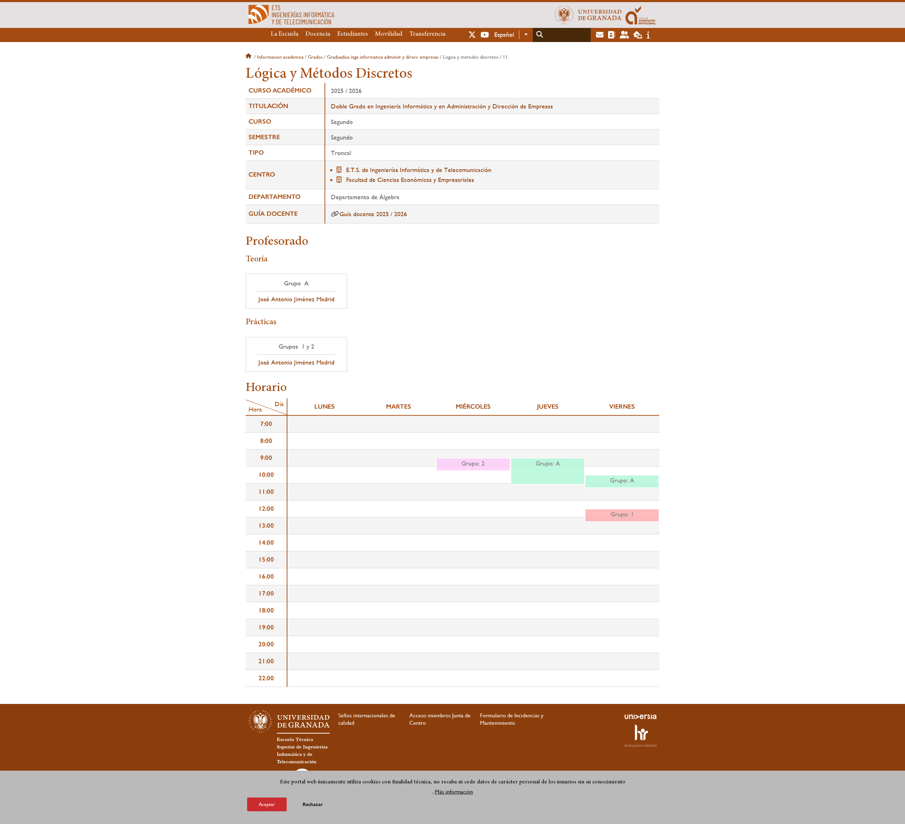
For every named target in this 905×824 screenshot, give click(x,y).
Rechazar (313, 804)
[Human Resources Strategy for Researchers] (640, 736)
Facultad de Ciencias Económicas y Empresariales (410, 179)
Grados (315, 57)
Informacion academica (280, 57)
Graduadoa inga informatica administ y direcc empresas (383, 57)
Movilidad (388, 34)
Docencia (317, 34)
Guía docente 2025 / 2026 (373, 214)
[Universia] (640, 717)
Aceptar (267, 804)
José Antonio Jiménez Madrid (296, 299)
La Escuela (284, 34)
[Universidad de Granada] (588, 14)
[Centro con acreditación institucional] (640, 14)
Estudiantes (352, 34)
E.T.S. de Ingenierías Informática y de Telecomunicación (418, 169)
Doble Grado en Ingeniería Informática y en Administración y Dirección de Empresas (442, 106)
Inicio (249, 56)
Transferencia (427, 34)
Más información (454, 791)
